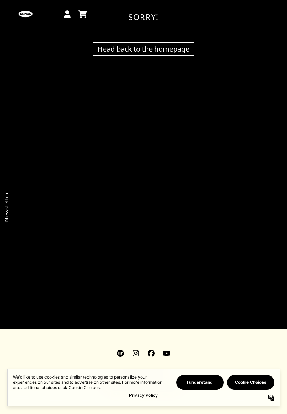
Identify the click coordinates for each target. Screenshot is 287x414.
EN (46, 18)
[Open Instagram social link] (136, 353)
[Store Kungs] (25, 14)
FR (44, 10)
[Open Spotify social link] (120, 353)
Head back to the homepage (143, 49)
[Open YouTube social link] (166, 353)
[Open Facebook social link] (151, 353)
